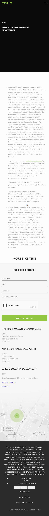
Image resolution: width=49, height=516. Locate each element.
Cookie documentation (27, 483)
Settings (17, 487)
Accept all (31, 487)
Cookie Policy (24, 497)
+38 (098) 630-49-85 (10, 339)
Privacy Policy (24, 492)
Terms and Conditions (24, 502)
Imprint (26, 481)
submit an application (34, 161)
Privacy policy (27, 478)
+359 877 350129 (9, 382)
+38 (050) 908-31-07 (10, 359)
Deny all (24, 487)
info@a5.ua (6, 341)
